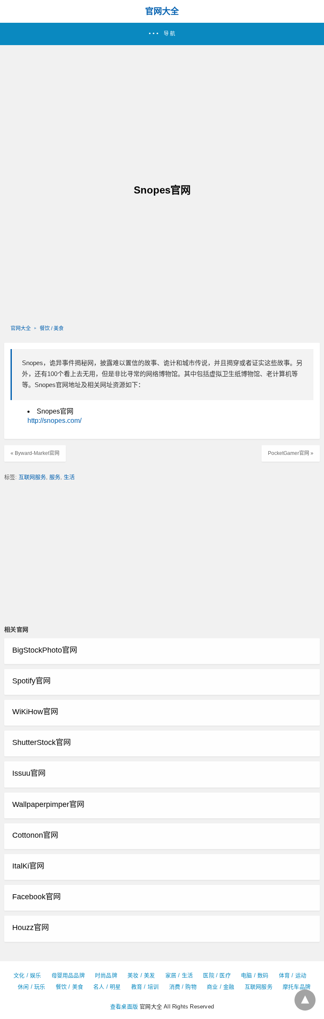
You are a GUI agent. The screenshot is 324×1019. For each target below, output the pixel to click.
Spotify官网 (31, 681)
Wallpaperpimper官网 (48, 804)
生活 (69, 477)
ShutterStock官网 (41, 742)
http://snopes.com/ (54, 420)
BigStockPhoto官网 (44, 650)
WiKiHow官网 (35, 711)
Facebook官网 (36, 897)
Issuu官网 (29, 773)
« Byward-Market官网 (35, 453)
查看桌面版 (124, 1006)
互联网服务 (32, 477)
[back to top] (305, 1000)
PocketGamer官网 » (290, 453)
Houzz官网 (30, 927)
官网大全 (162, 11)
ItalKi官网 (28, 866)
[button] (162, 34)
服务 (54, 477)
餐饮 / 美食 (52, 328)
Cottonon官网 (35, 835)
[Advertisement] (162, 108)
